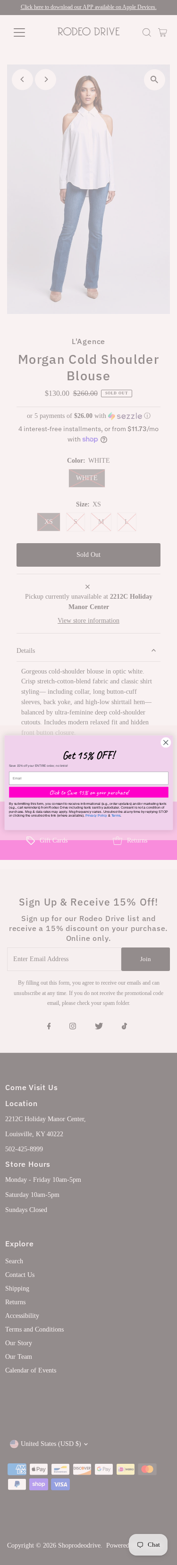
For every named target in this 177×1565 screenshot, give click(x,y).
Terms (115, 815)
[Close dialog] (165, 742)
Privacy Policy (96, 815)
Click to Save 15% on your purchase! (88, 792)
